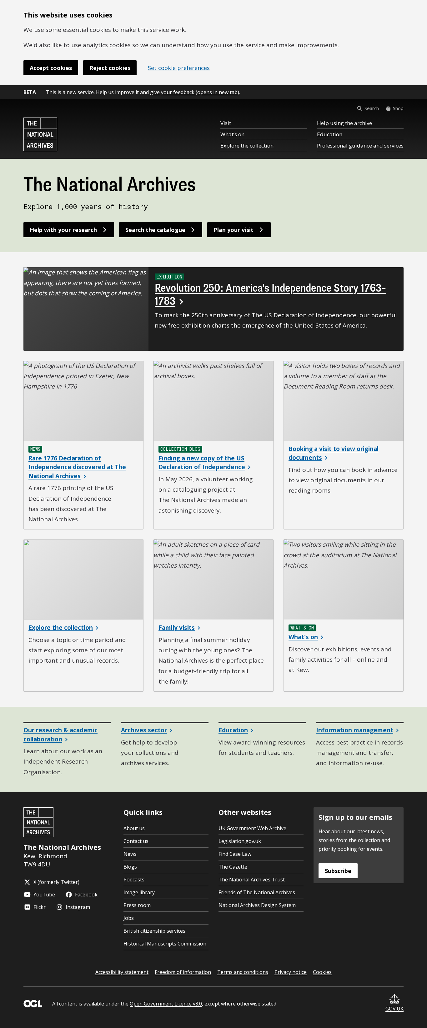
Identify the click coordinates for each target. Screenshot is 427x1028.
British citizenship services (154, 930)
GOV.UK (394, 1008)
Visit (225, 123)
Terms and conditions (242, 972)
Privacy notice (290, 972)
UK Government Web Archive (252, 828)
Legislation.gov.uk (240, 841)
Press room (137, 905)
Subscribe (338, 871)
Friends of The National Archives (257, 892)
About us (134, 828)
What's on (303, 637)
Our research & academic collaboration (60, 734)
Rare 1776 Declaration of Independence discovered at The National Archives (77, 467)
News (130, 853)
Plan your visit (234, 229)
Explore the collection (247, 145)
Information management (354, 730)
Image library (139, 892)
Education (329, 134)
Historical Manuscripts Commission (164, 943)
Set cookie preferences (179, 68)
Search (371, 108)
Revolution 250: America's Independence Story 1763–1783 (270, 295)
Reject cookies (109, 68)
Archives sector (144, 730)
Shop (398, 108)
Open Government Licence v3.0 (166, 1003)
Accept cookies (51, 68)
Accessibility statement (121, 972)
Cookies (322, 972)
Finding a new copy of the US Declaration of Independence (201, 462)
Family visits (176, 628)
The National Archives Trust (252, 879)
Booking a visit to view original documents (334, 453)
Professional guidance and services (360, 145)
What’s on (232, 134)
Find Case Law (235, 853)
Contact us (135, 841)
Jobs (128, 918)
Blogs (130, 866)
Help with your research (63, 229)
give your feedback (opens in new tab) (194, 92)
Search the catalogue (155, 229)
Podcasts (133, 879)
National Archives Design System (257, 905)
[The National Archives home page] (40, 134)
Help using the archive (344, 123)
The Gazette (233, 866)
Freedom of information (183, 972)
